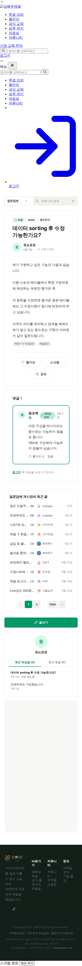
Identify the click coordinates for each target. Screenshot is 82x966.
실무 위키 (16, 94)
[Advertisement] (41, 766)
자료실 (14, 98)
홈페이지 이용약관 (62, 933)
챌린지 (14, 85)
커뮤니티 (16, 103)
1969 (52, 604)
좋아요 (38, 456)
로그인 (5, 55)
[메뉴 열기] (1, 61)
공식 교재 (16, 89)
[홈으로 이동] (10, 6)
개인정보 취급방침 (38, 933)
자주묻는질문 (17, 933)
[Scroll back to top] (1, 2)
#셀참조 (44, 343)
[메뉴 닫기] (12, 65)
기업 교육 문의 (11, 46)
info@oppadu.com (62, 948)
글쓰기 (43, 622)
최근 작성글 (25, 662)
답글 (50, 456)
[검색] (3, 50)
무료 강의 (16, 80)
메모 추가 (27, 963)
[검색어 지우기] (73, 201)
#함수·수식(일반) (24, 343)
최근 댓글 (57, 662)
